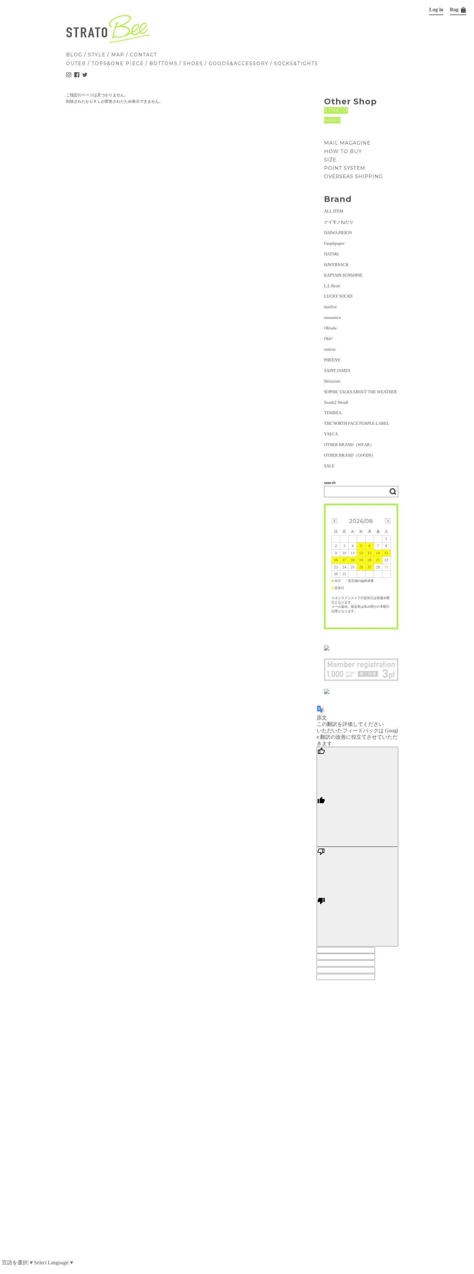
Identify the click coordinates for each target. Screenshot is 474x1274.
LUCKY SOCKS (338, 296)
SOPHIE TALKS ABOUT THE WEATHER (360, 391)
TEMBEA (332, 412)
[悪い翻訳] (357, 896)
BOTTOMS (163, 63)
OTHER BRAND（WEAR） (349, 444)
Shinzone (332, 381)
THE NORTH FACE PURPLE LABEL (356, 423)
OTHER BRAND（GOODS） (350, 455)
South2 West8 (336, 402)
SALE (329, 465)
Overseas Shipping (353, 176)
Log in (436, 9)
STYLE (97, 55)
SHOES (193, 63)
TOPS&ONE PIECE (118, 63)
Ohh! (328, 338)
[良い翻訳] (357, 797)
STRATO (336, 110)
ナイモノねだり (338, 222)
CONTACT (143, 55)
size (330, 160)
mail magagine (347, 143)
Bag (455, 9)
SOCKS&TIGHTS (296, 63)
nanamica (332, 317)
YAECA (331, 434)
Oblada (330, 328)
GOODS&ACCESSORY (239, 63)
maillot (330, 306)
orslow (330, 349)
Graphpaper (334, 243)
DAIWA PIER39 (338, 232)
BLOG (74, 55)
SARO (332, 120)
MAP (117, 55)
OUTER (76, 63)
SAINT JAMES (337, 370)
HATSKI (331, 254)
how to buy (343, 151)
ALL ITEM (333, 211)
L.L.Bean (332, 285)
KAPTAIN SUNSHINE (343, 275)
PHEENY (332, 359)
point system (344, 168)
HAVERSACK (336, 264)
